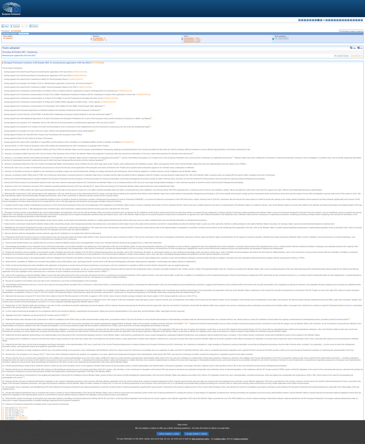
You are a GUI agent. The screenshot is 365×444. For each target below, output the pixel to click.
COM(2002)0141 (124, 91)
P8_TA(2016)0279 (21, 419)
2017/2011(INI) (16, 31)
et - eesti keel (313, 20)
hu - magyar (337, 20)
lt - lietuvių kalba (335, 20)
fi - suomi (359, 20)
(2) (3, 409)
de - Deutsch (310, 20)
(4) (3, 412)
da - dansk (308, 20)
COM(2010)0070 (75, 79)
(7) (3, 417)
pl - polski (345, 20)
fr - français (321, 20)
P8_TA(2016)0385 (21, 408)
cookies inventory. (240, 439)
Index (6, 26)
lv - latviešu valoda (332, 20)
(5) (3, 414)
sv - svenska (362, 20)
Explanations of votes (192, 42)
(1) (3, 408)
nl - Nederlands (343, 20)
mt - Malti (340, 20)
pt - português (348, 20)
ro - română (351, 20)
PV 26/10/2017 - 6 (99, 38)
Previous (16, 26)
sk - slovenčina (354, 20)
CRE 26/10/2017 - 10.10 (192, 40)
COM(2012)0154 (143, 95)
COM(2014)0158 (110, 98)
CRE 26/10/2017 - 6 (100, 40)
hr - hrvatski (327, 20)
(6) (3, 415)
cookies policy (220, 439)
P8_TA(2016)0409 (21, 417)
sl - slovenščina (356, 20)
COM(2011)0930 (84, 87)
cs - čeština (305, 20)
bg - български (299, 20)
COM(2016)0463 (79, 76)
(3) (3, 411)
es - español (302, 20)
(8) (3, 419)
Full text (34, 26)
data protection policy (200, 439)
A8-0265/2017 (8, 38)
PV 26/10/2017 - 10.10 (191, 38)
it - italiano (329, 20)
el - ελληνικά (316, 20)
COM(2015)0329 (79, 72)
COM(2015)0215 (108, 102)
